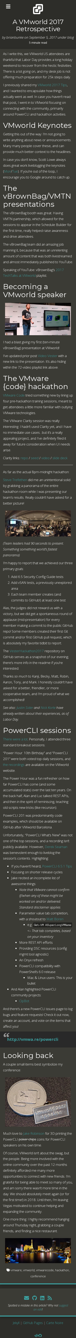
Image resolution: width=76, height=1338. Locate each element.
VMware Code (14, 395)
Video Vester (47, 355)
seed (35, 458)
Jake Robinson (33, 1133)
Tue (15, 171)
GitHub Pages (33, 1323)
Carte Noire (54, 1323)
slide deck (59, 458)
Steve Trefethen (15, 479)
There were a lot (15, 739)
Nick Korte (48, 707)
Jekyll (16, 1323)
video (45, 458)
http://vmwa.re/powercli (32, 1039)
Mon (7, 171)
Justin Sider (25, 707)
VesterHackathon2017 (27, 651)
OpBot (24, 1001)
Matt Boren (54, 919)
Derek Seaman (56, 846)
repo (24, 458)
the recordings (14, 764)
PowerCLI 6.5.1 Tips (57, 866)
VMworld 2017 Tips (52, 85)
